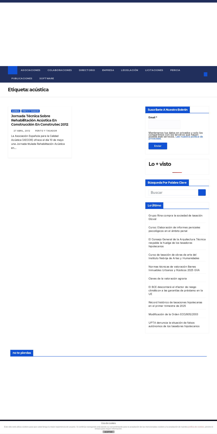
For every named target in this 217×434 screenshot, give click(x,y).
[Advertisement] (108, 42)
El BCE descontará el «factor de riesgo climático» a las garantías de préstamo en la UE (176, 290)
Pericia (175, 70)
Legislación (129, 70)
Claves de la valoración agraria (168, 278)
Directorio (87, 70)
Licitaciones (154, 70)
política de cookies (196, 427)
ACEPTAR (108, 432)
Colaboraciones (59, 70)
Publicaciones (21, 78)
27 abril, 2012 (22, 131)
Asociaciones (31, 70)
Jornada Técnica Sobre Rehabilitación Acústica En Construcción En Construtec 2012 (39, 120)
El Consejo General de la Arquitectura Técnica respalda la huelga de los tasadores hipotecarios (177, 243)
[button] (199, 74)
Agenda (15, 111)
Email (153, 117)
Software (46, 78)
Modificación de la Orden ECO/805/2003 (173, 314)
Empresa (108, 70)
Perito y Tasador (30, 111)
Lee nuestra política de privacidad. (176, 137)
